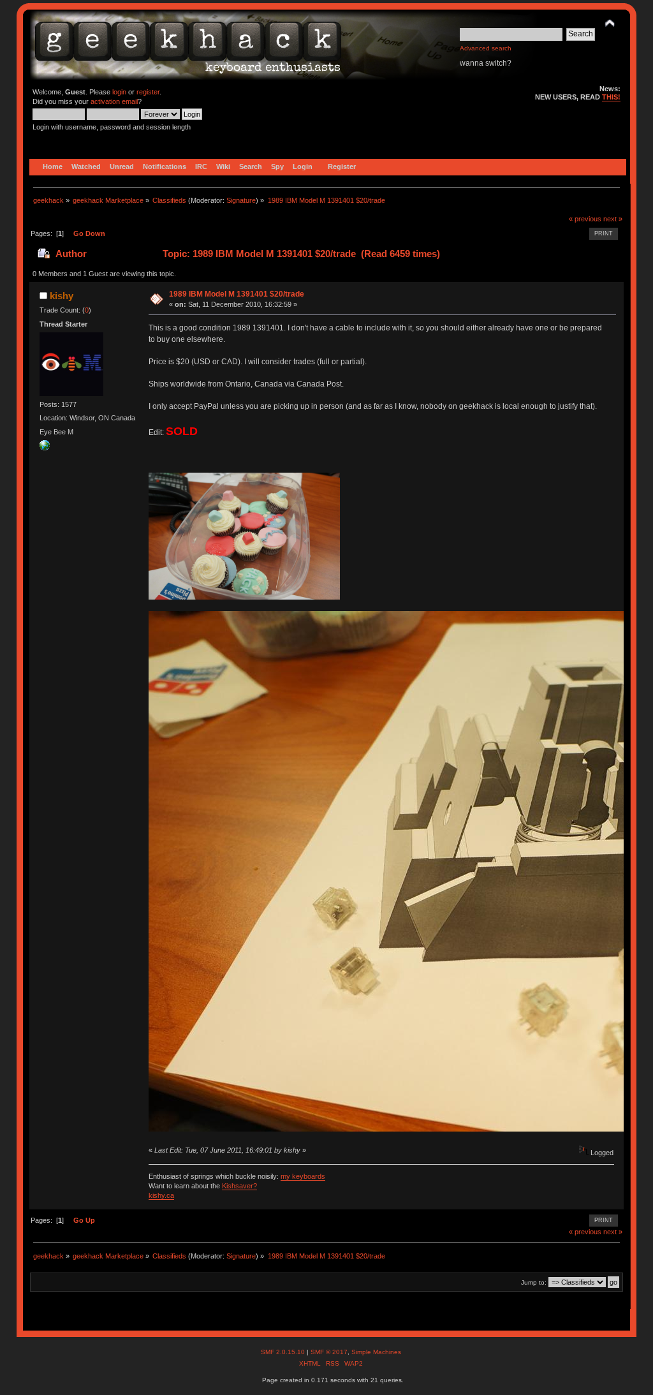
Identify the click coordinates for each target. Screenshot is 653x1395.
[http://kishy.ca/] (45, 448)
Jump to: (534, 1282)
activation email (114, 101)
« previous (585, 219)
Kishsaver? (239, 1186)
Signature (241, 200)
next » (612, 219)
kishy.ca (161, 1195)
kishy (61, 295)
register (147, 92)
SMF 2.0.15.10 (284, 1351)
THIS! (611, 97)
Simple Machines (376, 1351)
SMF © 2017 (329, 1351)
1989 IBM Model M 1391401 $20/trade (236, 294)
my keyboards (303, 1176)
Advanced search (485, 48)
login (119, 92)
